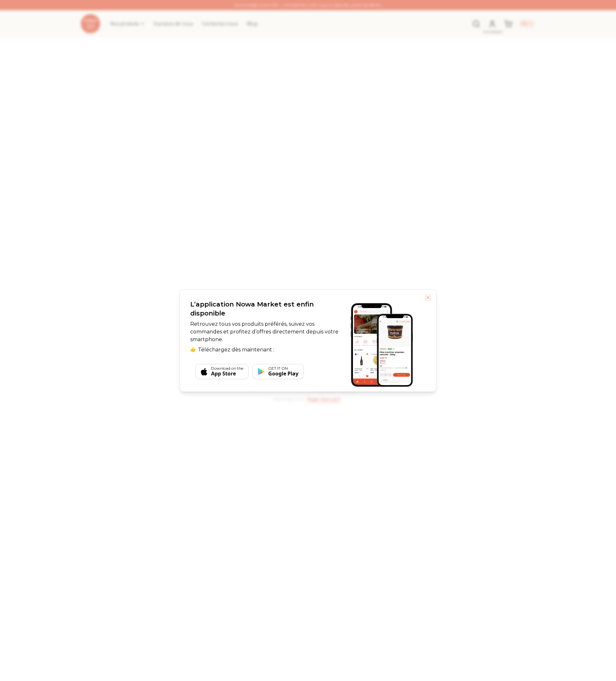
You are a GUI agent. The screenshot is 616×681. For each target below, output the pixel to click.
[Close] (428, 297)
